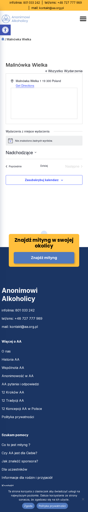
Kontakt (8, 486)
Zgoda (28, 505)
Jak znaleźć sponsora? (20, 461)
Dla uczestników (14, 469)
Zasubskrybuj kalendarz (42, 180)
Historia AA (10, 359)
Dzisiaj (44, 165)
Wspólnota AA (13, 368)
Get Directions (25, 85)
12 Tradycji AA (13, 400)
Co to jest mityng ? (16, 445)
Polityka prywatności (18, 417)
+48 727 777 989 (70, 2)
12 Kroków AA (13, 392)
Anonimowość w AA (18, 376)
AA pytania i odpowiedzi (20, 384)
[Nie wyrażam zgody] (83, 499)
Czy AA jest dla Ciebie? (19, 453)
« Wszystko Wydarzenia (63, 71)
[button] (5, 30)
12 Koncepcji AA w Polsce (22, 409)
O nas (6, 351)
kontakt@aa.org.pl (51, 8)
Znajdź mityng (44, 257)
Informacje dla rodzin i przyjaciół (27, 478)
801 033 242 (31, 2)
